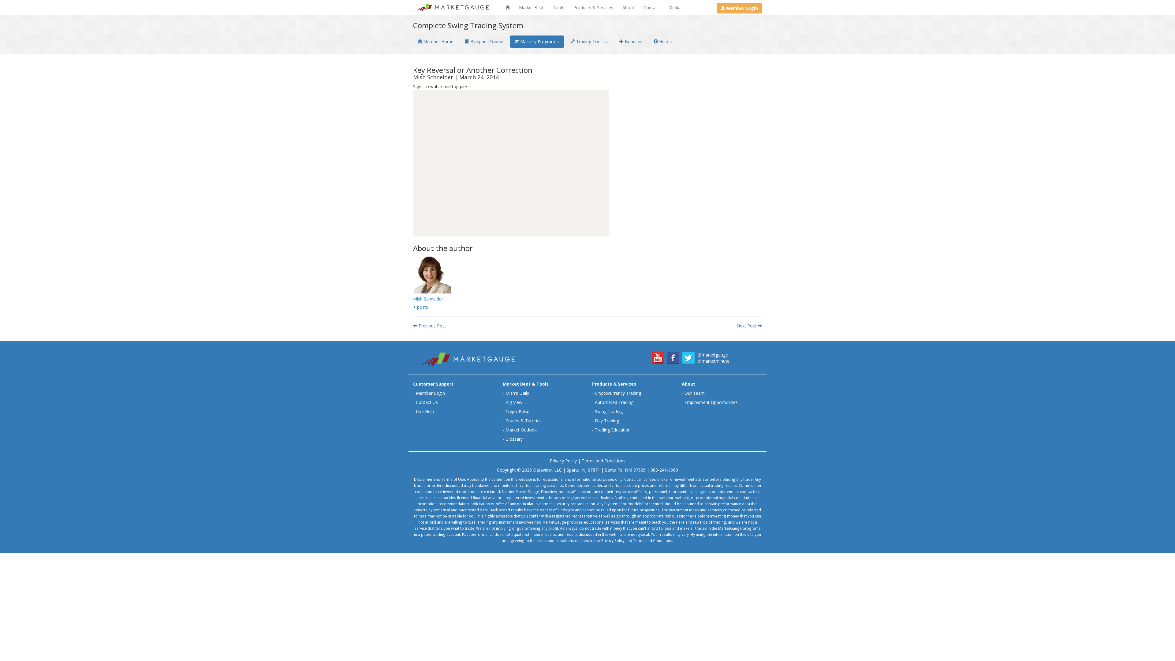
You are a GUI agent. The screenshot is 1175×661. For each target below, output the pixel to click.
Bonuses (633, 41)
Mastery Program (537, 41)
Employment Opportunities (711, 402)
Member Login (430, 393)
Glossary (514, 439)
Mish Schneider (428, 299)
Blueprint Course (486, 41)
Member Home (437, 41)
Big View (513, 402)
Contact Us (427, 402)
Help (663, 41)
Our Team (694, 393)
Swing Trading (609, 411)
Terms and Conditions (603, 461)
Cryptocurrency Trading (618, 393)
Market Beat (531, 7)
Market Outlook (521, 430)
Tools (558, 7)
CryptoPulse (517, 411)
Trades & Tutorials (524, 421)
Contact (651, 7)
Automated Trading (614, 402)
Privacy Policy (563, 461)
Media (674, 7)
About (628, 7)
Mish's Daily (517, 393)
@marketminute (713, 361)
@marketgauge (713, 355)
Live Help (425, 411)
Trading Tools (590, 41)
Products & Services (593, 7)
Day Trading (607, 421)
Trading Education (613, 430)
